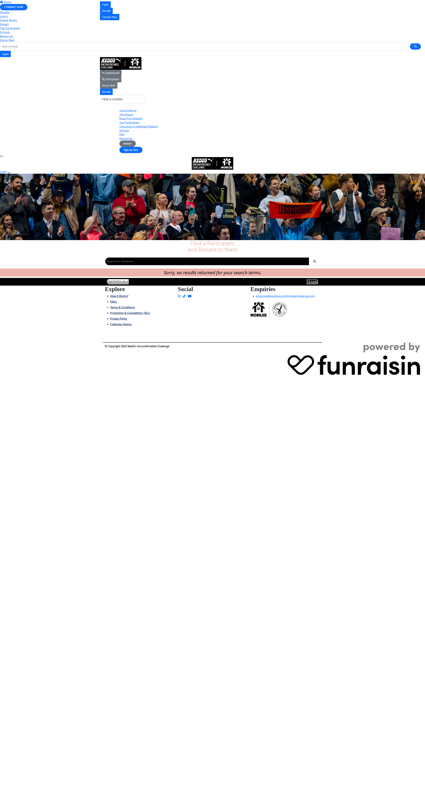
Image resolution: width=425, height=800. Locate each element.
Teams (312, 281)
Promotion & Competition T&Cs (130, 313)
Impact (4, 24)
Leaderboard (111, 73)
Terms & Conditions (122, 307)
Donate (106, 11)
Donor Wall (7, 40)
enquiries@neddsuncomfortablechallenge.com (285, 296)
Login (5, 54)
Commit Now (109, 17)
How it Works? (119, 296)
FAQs (113, 302)
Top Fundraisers (10, 28)
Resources (6, 36)
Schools (5, 32)
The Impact (126, 114)
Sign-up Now (131, 149)
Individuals (117, 281)
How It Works (127, 110)
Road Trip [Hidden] (131, 118)
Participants (112, 79)
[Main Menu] (1, 156)
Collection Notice (120, 324)
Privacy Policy (118, 318)
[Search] (415, 46)
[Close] (9, 172)
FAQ (122, 134)
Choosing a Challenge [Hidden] (138, 126)
